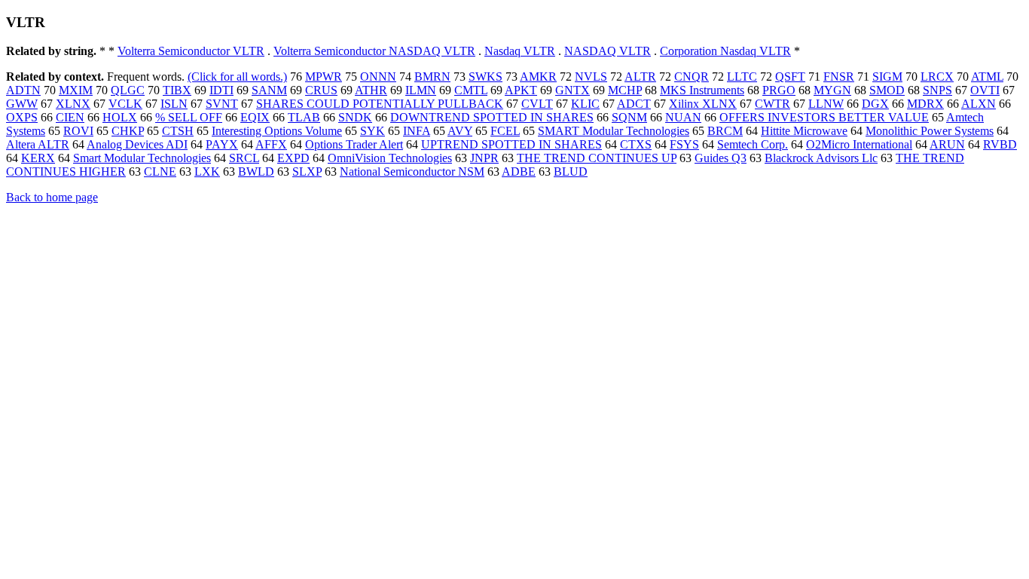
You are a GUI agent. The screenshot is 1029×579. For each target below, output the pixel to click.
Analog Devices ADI (137, 144)
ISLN (174, 103)
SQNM (629, 117)
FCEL (505, 130)
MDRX (925, 103)
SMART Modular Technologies (613, 130)
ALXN (978, 103)
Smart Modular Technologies (142, 158)
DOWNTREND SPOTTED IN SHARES (492, 117)
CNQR (691, 76)
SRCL (244, 158)
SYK (372, 130)
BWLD (256, 171)
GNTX (572, 90)
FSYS (684, 144)
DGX (875, 103)
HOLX (119, 117)
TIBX (177, 90)
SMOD (887, 90)
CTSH (178, 130)
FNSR (838, 76)
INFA (416, 130)
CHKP (127, 130)
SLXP (307, 171)
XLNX (73, 103)
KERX (38, 158)
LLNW (826, 103)
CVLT (537, 103)
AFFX (271, 144)
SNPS (937, 90)
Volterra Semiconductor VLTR (191, 50)
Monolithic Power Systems (930, 130)
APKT (521, 90)
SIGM (887, 76)
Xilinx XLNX (703, 103)
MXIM (76, 90)
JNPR (484, 158)
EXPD (293, 158)
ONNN (378, 76)
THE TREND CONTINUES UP (596, 158)
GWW (22, 103)
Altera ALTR (37, 144)
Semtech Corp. (752, 144)
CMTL (470, 90)
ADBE (519, 171)
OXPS (22, 117)
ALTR (640, 76)
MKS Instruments (702, 90)
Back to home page (52, 197)
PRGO (778, 90)
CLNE (160, 171)
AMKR (538, 76)
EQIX (255, 117)
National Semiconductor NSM (412, 171)
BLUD (571, 171)
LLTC (742, 76)
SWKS (485, 76)
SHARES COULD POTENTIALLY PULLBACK (379, 103)
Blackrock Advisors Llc (821, 158)
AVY (459, 130)
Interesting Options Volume (277, 130)
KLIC (585, 103)
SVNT (222, 103)
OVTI (985, 90)
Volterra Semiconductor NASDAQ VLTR (374, 50)
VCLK (125, 103)
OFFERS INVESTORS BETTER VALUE (824, 117)
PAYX (222, 144)
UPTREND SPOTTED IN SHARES (511, 144)
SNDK (355, 117)
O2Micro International (859, 144)
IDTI (221, 90)
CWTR (772, 103)
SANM (269, 90)
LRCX (937, 76)
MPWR (323, 76)
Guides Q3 (721, 158)
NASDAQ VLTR (607, 50)
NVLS (591, 76)
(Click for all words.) (237, 76)
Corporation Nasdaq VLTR (725, 50)
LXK (207, 171)
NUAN (683, 117)
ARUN (947, 144)
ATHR (371, 90)
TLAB (304, 117)
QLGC (128, 90)
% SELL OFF (188, 117)
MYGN (832, 90)
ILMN (420, 90)
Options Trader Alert (354, 144)
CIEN (70, 117)
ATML (987, 76)
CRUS (321, 90)
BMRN (432, 76)
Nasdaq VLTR (519, 50)
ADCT (634, 103)
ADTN (23, 90)
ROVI (78, 130)
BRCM (725, 130)
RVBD (1000, 144)
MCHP (625, 90)
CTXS (636, 144)
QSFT (790, 76)
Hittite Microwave (804, 130)
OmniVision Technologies (390, 158)
